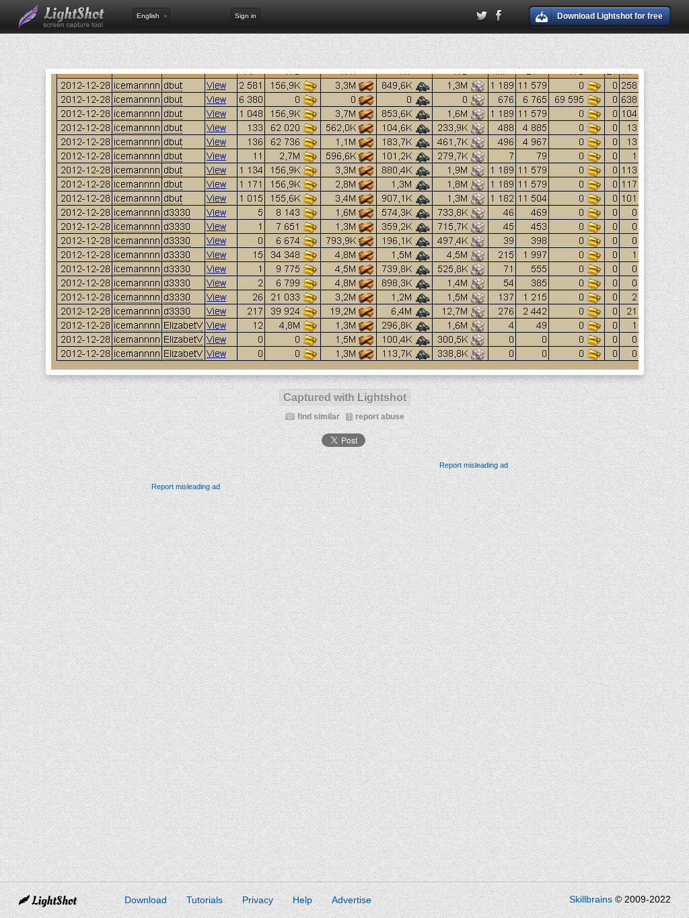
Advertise (351, 899)
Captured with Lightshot (344, 397)
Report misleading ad (473, 465)
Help (302, 899)
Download (145, 899)
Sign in (245, 15)
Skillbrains (590, 899)
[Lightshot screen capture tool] (62, 16)
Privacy (257, 899)
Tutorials (204, 899)
